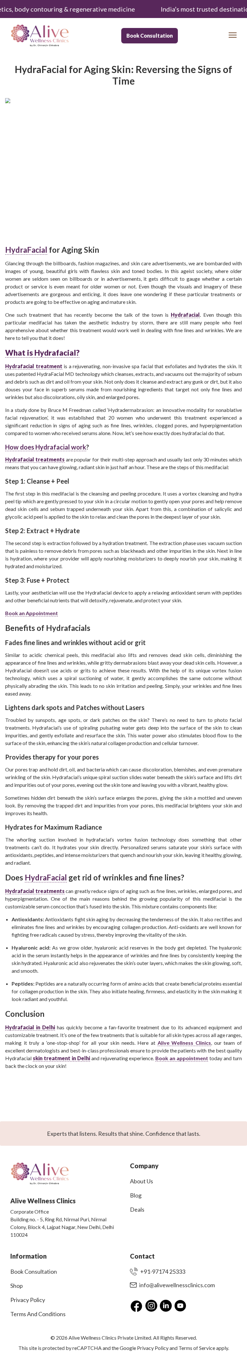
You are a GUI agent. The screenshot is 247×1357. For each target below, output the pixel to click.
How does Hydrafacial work (45, 447)
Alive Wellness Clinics (184, 1043)
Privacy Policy (27, 1299)
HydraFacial (26, 249)
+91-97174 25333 (162, 1271)
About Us (141, 1181)
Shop (16, 1285)
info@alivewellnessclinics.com (177, 1285)
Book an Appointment (31, 613)
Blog (136, 1195)
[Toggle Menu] (233, 35)
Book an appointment (181, 1058)
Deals (137, 1209)
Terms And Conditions (38, 1313)
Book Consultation (149, 35)
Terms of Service (196, 1348)
